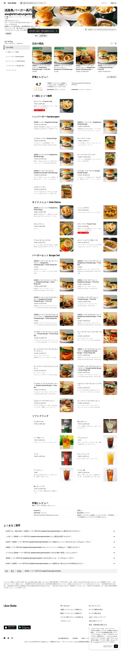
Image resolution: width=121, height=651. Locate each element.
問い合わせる (65, 606)
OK (116, 646)
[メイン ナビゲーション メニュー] (4, 3)
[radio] (36, 36)
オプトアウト (108, 646)
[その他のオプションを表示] (114, 9)
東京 (12, 571)
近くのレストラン (95, 606)
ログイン (104, 3)
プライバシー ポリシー (68, 641)
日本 (6, 571)
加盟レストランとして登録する (71, 609)
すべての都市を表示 (95, 609)
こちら (14, 587)
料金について (86, 638)
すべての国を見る (95, 613)
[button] (60, 531)
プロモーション (65, 621)
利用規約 (75, 638)
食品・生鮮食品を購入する (98, 625)
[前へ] (111, 43)
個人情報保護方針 (63, 638)
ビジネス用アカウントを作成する (71, 617)
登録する (113, 3)
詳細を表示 (112, 77)
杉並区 (19, 571)
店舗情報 (8, 33)
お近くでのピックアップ (97, 617)
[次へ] (115, 43)
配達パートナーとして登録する (71, 613)
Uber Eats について (95, 621)
